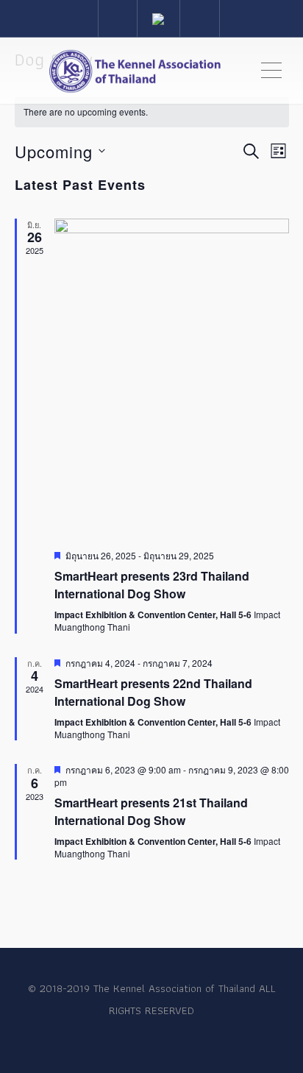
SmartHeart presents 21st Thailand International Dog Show (151, 811)
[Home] (135, 71)
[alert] (152, 112)
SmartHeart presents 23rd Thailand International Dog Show (151, 584)
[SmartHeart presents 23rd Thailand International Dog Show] (171, 378)
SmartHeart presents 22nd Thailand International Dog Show (153, 692)
